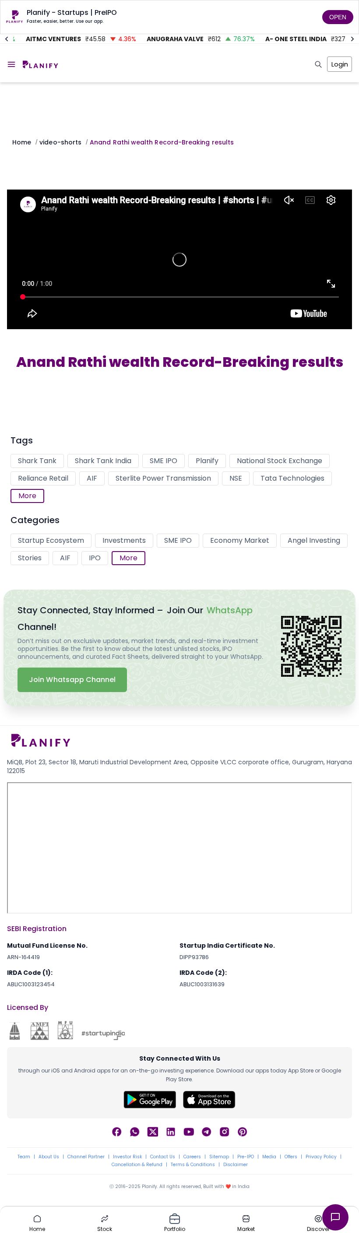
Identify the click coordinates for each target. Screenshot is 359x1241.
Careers (192, 1157)
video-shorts (60, 142)
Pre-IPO (245, 1157)
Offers (291, 1157)
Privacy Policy (321, 1157)
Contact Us (162, 1157)
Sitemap (219, 1157)
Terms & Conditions (193, 1165)
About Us (49, 1157)
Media (269, 1157)
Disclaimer (235, 1165)
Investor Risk (127, 1157)
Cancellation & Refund (137, 1165)
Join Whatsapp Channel (72, 680)
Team (24, 1157)
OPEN (337, 17)
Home (21, 142)
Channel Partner (86, 1157)
